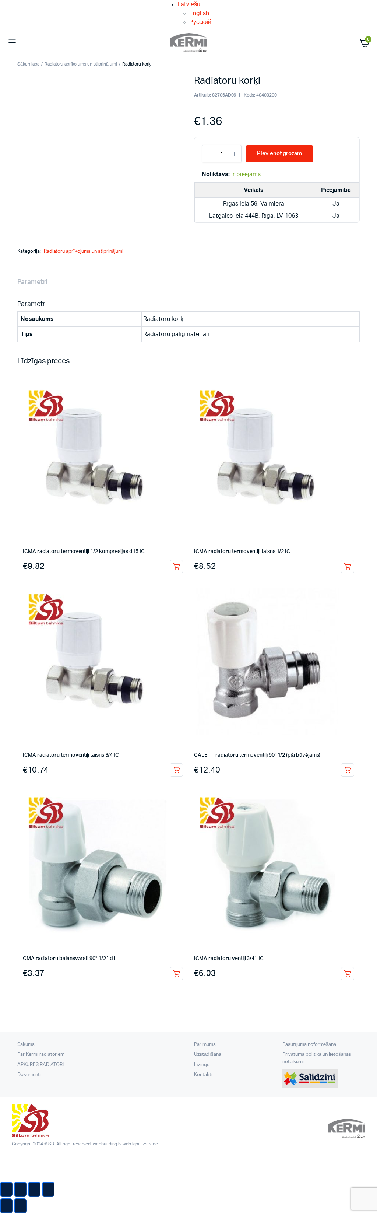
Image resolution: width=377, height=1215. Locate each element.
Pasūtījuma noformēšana (309, 1044)
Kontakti (203, 1074)
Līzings (201, 1064)
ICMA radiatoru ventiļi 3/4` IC (229, 958)
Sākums (26, 1044)
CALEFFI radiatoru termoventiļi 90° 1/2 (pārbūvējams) (257, 755)
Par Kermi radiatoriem (40, 1054)
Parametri (32, 282)
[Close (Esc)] (6, 1189)
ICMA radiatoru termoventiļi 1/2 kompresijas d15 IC (84, 551)
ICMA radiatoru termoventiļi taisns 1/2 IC (242, 551)
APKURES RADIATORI (40, 1064)
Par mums (205, 1044)
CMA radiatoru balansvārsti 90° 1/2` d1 (69, 958)
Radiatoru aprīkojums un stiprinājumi (81, 64)
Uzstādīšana (207, 1054)
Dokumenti (29, 1074)
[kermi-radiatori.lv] (188, 43)
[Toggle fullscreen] (34, 1189)
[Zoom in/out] (48, 1189)
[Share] (20, 1189)
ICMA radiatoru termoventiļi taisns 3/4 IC (71, 755)
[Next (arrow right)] (20, 1205)
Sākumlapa (28, 64)
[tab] (32, 282)
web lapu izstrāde (140, 1144)
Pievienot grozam (176, 566)
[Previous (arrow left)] (6, 1205)
